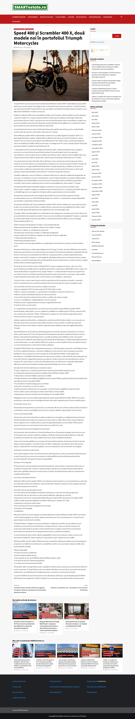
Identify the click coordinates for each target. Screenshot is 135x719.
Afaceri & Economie (46, 17)
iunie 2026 (95, 116)
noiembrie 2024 (97, 184)
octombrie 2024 (97, 187)
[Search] (121, 16)
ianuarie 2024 (96, 220)
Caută (92, 29)
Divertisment (107, 17)
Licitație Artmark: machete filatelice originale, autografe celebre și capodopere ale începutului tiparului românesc (30, 588)
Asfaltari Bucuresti (55, 681)
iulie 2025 (95, 155)
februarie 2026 (96, 130)
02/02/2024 (28, 47)
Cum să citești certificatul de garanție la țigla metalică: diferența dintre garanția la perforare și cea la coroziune (106, 83)
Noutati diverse (81, 17)
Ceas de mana (16, 686)
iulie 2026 (95, 112)
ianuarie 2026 (96, 134)
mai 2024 (94, 205)
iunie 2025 (95, 159)
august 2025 (96, 152)
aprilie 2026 (95, 123)
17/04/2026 (75, 628)
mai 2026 (94, 119)
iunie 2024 (95, 202)
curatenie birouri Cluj (19, 697)
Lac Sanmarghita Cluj (19, 681)
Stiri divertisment (17, 692)
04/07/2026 (26, 630)
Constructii (16, 21)
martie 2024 (95, 212)
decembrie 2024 (97, 180)
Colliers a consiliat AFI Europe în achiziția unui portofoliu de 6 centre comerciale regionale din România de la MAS (106, 99)
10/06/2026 (70, 668)
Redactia (69, 628)
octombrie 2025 (97, 144)
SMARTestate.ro (19, 47)
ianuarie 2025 (96, 177)
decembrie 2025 (97, 137)
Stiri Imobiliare (33, 17)
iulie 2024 (95, 198)
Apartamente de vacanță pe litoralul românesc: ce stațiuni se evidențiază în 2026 (76, 624)
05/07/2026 (26, 670)
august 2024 (96, 194)
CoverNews (73, 716)
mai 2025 (94, 162)
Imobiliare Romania (19, 17)
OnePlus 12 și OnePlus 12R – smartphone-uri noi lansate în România (69, 587)
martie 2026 (95, 126)
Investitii (71, 17)
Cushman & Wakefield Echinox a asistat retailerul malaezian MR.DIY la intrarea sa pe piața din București (106, 91)
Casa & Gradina (60, 17)
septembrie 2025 (97, 148)
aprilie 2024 (95, 209)
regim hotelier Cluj (55, 692)
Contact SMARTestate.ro (20, 710)
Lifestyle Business (95, 17)
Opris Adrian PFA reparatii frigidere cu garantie (64, 686)
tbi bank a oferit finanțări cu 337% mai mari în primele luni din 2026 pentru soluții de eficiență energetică (24, 625)
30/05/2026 (93, 668)
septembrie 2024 (97, 191)
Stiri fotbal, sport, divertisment (96, 686)
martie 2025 (95, 169)
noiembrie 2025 (97, 141)
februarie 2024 (96, 216)
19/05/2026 (52, 632)
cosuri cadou (100, 42)
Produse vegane (92, 681)
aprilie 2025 (95, 166)
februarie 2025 (96, 173)
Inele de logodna (92, 692)
